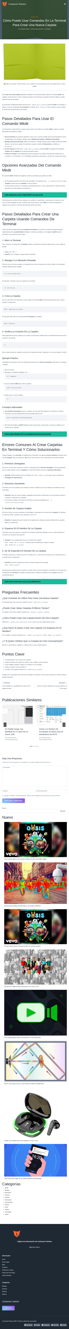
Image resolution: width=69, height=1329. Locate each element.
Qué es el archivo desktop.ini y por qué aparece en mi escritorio (52, 685)
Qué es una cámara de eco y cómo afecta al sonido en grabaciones (24, 1083)
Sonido (7, 1209)
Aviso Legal (5, 1262)
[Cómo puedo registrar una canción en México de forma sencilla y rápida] (35, 839)
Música (7, 1204)
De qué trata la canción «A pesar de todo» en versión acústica (22, 946)
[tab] (30, 746)
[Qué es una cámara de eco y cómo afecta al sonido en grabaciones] (35, 1061)
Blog (3, 1264)
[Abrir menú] (65, 4)
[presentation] (17, 715)
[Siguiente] (64, 725)
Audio (6, 1188)
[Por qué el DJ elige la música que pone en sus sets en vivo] (35, 967)
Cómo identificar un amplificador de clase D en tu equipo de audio (16, 685)
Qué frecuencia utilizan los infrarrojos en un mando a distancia (22, 906)
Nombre (6, 791)
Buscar (4, 808)
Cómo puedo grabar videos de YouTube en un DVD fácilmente (22, 1037)
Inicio (3, 1259)
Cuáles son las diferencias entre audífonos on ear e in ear (21, 1140)
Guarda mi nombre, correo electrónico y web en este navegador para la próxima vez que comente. (32, 795)
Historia (7, 1197)
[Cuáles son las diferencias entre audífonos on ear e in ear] (35, 1113)
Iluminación (8, 1200)
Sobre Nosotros (6, 1275)
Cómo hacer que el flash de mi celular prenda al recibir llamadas (23, 1178)
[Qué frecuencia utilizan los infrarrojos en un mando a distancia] (35, 883)
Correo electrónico (42, 791)
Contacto (4, 1267)
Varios (7, 1214)
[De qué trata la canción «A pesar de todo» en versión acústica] (35, 926)
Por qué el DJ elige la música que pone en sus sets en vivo (21, 986)
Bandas (7, 1190)
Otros (6, 1207)
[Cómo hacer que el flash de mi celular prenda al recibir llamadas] (35, 1160)
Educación (8, 1192)
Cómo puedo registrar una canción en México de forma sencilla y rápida (25, 859)
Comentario (7, 767)
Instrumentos (9, 1202)
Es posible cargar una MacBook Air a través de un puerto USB (16, 731)
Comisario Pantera (11, 737)
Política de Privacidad (8, 1272)
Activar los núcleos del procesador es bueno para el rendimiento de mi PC (51, 731)
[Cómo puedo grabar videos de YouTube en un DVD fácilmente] (35, 1013)
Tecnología (34, 17)
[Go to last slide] (5, 725)
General (7, 1195)
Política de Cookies (7, 1270)
